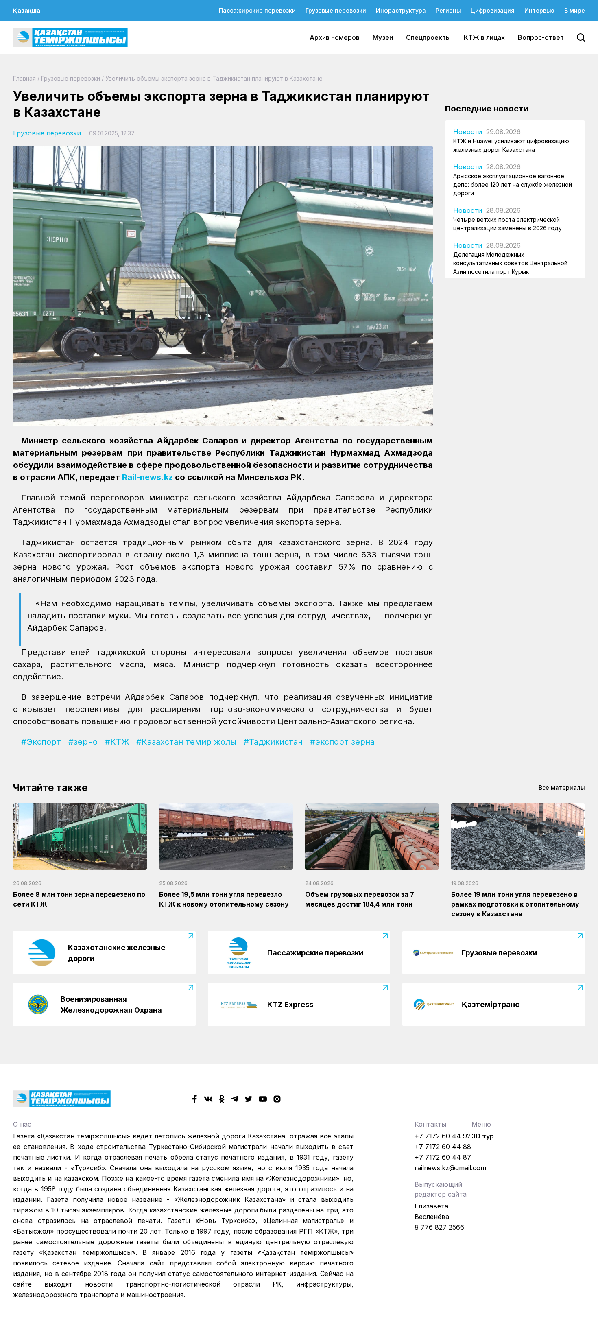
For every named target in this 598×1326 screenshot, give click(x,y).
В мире (574, 10)
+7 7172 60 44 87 (443, 1157)
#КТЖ (117, 742)
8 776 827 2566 (439, 1227)
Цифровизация (493, 10)
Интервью (539, 10)
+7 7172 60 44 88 (443, 1147)
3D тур (482, 1136)
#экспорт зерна (342, 742)
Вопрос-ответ (541, 37)
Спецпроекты (428, 37)
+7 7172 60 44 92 (443, 1136)
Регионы (448, 10)
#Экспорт (41, 742)
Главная (24, 78)
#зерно (83, 742)
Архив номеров (335, 37)
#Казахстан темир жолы (186, 742)
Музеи (383, 37)
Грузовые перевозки (336, 10)
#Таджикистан (273, 742)
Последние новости (486, 109)
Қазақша (26, 10)
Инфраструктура (401, 10)
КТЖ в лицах (484, 37)
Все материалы (562, 787)
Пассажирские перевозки (257, 10)
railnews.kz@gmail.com (450, 1168)
